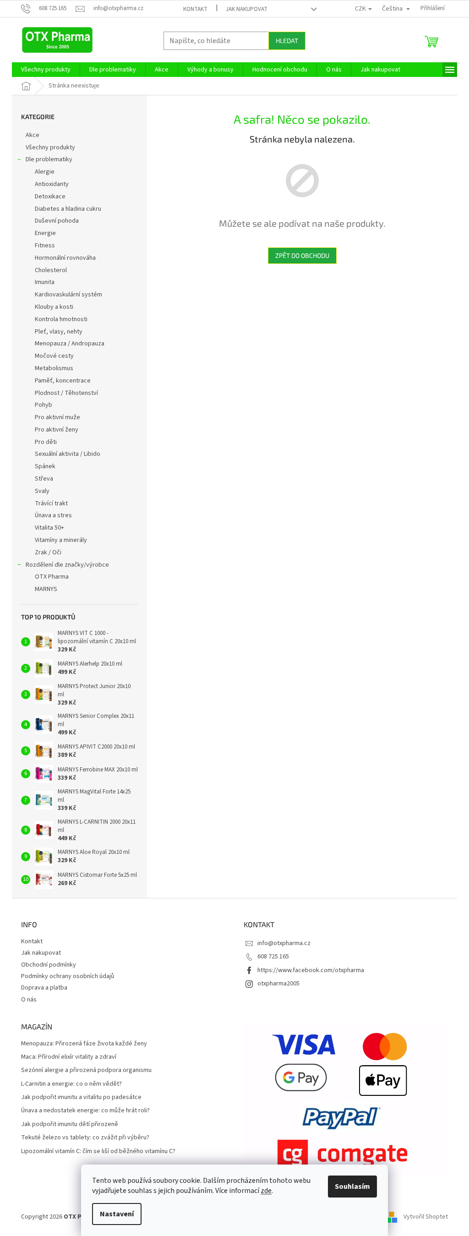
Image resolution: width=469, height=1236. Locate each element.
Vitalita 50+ (49, 527)
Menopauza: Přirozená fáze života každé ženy (84, 1043)
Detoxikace (50, 196)
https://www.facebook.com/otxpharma (310, 970)
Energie (45, 233)
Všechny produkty (50, 147)
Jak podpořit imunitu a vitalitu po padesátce (81, 1097)
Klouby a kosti (54, 307)
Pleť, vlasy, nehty (58, 331)
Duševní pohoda (57, 220)
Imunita (45, 282)
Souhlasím (352, 1186)
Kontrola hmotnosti (61, 319)
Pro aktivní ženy (56, 429)
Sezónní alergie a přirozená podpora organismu (86, 1070)
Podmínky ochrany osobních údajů (67, 976)
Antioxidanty (52, 184)
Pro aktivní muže (57, 417)
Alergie (45, 171)
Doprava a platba (44, 987)
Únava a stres (53, 515)
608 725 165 (273, 956)
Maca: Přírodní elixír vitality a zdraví (68, 1057)
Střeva (44, 478)
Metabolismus (54, 368)
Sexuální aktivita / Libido (67, 454)
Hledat (287, 40)
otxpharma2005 (278, 983)
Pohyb (43, 405)
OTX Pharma (52, 576)
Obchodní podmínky (48, 964)
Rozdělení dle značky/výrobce (67, 564)
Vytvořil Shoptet (426, 1216)
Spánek (45, 466)
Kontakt (195, 9)
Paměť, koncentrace (63, 380)
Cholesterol (51, 270)
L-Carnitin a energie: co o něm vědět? (71, 1084)
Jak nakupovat (246, 9)
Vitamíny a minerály (61, 540)
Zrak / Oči (48, 552)
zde (266, 1191)
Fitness (45, 245)
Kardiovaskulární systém (68, 294)
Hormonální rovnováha (65, 258)
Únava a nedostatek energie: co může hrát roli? (85, 1110)
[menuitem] (46, 69)
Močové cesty (54, 356)
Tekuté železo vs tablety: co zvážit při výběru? (85, 1137)
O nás (29, 999)
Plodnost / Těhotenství (66, 393)
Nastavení (117, 1214)
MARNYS (46, 589)
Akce (32, 135)
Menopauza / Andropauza (69, 343)
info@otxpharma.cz (284, 943)
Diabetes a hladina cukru (68, 208)
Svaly (42, 491)
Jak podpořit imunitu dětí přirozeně (69, 1124)
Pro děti (46, 442)
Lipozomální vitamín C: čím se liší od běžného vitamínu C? (98, 1151)
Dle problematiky (49, 159)
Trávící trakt (51, 503)
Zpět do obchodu (302, 255)
